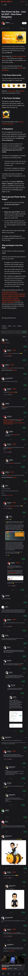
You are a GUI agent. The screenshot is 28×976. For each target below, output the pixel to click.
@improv (4, 296)
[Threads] (5, 1)
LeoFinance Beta (10, 495)
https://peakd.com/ (9, 420)
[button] (3, 332)
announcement (11, 91)
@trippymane (12, 505)
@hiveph (22, 294)
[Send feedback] (11, 1)
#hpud (20, 664)
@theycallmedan (7, 300)
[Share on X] (21, 28)
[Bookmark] (17, 332)
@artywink (5, 419)
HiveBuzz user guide (13, 932)
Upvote (5, 968)
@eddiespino (16, 300)
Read (16, 968)
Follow (24, 23)
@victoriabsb (6, 292)
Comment (10, 968)
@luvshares (13, 420)
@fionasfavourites (7, 294)
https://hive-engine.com (8, 421)
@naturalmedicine (7, 298)
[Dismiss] (23, 958)
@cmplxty (16, 294)
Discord (8, 568)
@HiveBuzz (3, 342)
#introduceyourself (12, 572)
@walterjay (11, 302)
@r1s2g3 (15, 298)
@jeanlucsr (11, 296)
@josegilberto (12, 392)
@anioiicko (9, 353)
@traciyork (5, 70)
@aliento (4, 302)
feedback (21, 91)
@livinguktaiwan (20, 296)
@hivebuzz (10, 367)
